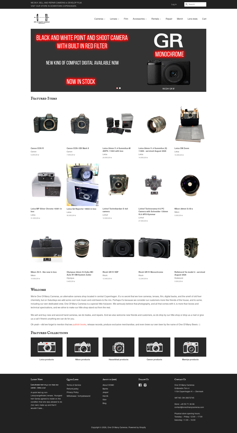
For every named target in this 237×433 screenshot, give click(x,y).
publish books (79, 324)
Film (126, 18)
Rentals (155, 18)
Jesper (105, 392)
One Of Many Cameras (117, 427)
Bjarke (105, 388)
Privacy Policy (73, 392)
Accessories (139, 18)
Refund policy (72, 388)
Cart (204, 18)
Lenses (114, 18)
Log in (174, 4)
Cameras (99, 18)
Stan (105, 399)
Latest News (37, 379)
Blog (104, 403)
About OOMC (108, 385)
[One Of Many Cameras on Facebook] (140, 385)
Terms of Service (74, 385)
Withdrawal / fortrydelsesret (78, 395)
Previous (36, 60)
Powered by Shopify (137, 427)
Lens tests (193, 18)
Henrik (105, 395)
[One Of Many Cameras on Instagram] (145, 385)
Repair (169, 18)
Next (200, 60)
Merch (180, 18)
